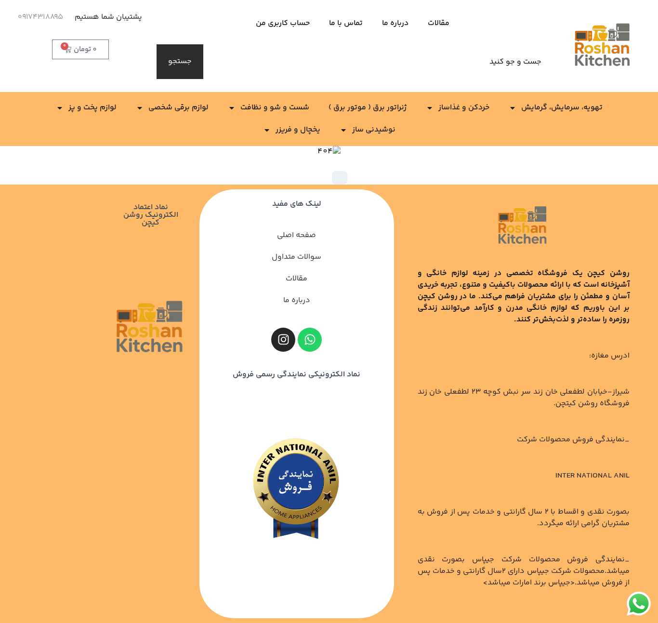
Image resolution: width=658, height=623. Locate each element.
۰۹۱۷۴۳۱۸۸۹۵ (40, 17)
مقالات (438, 23)
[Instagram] (283, 340)
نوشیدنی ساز (373, 130)
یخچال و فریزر (298, 130)
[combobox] (378, 61)
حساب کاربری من (283, 23)
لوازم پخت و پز (92, 108)
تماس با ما (346, 23)
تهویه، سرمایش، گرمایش (562, 108)
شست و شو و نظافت (274, 108)
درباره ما (395, 23)
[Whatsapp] (310, 340)
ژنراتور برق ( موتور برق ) (368, 108)
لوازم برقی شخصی (178, 108)
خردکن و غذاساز (463, 108)
